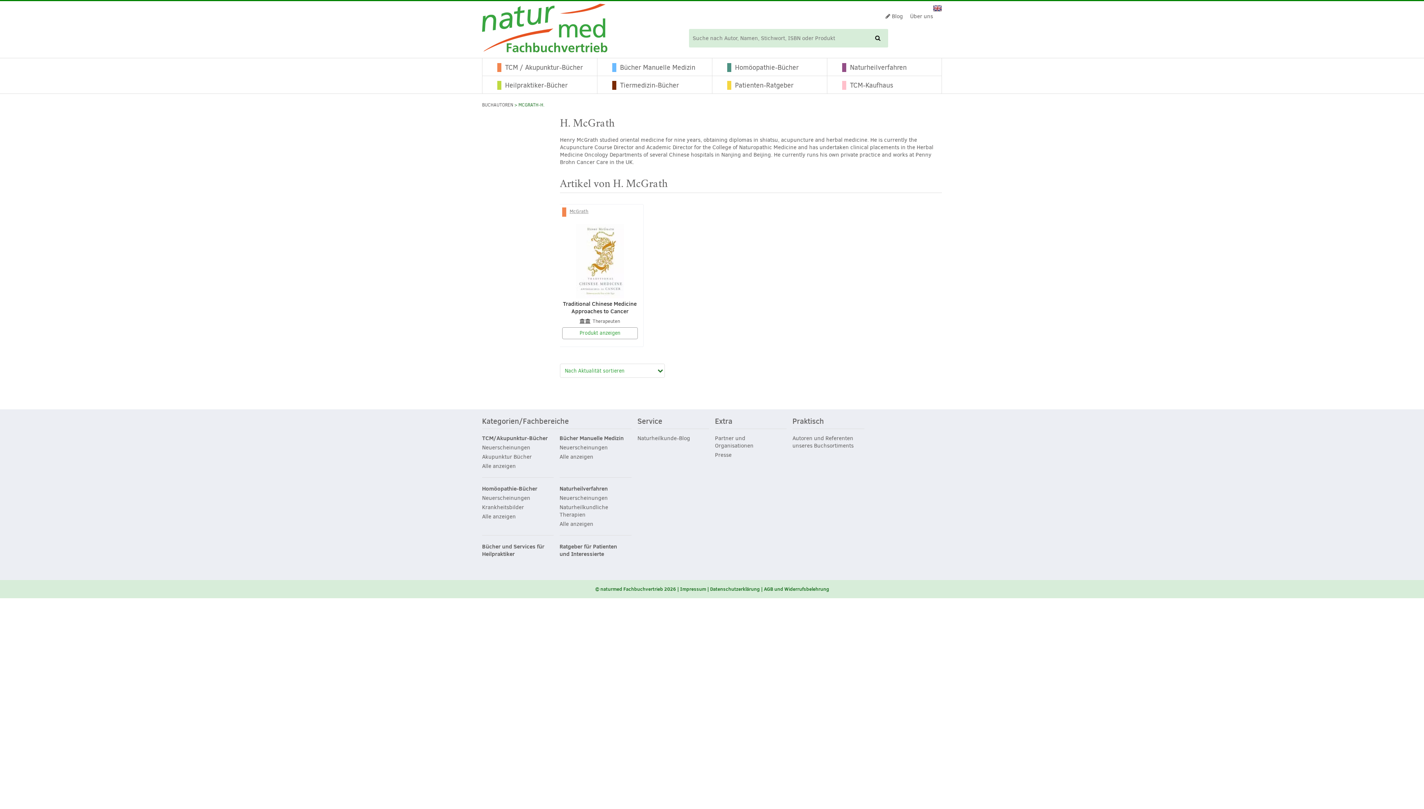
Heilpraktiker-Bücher (536, 85)
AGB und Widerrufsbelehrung (796, 589)
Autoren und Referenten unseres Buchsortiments (823, 442)
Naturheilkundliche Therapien (584, 511)
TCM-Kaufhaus (871, 85)
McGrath (579, 211)
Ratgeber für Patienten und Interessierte (588, 550)
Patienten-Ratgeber (764, 85)
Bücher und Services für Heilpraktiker (513, 550)
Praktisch (808, 421)
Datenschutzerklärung (735, 589)
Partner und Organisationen (734, 442)
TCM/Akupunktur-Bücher (515, 438)
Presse (723, 455)
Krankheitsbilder (503, 507)
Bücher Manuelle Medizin (657, 67)
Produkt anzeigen (600, 333)
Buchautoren (497, 105)
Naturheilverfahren (878, 67)
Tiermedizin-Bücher (649, 85)
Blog (896, 16)
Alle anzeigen (499, 466)
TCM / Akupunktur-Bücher (544, 67)
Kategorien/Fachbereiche (525, 421)
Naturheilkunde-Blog (663, 438)
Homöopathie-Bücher (767, 67)
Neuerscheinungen (506, 447)
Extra (723, 421)
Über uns (921, 16)
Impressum (693, 589)
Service (649, 421)
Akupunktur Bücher (507, 457)
